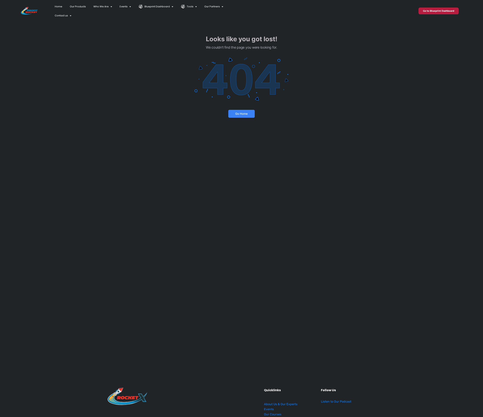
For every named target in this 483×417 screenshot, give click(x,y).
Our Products (78, 6)
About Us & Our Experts (280, 404)
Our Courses (272, 414)
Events (124, 6)
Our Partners (212, 6)
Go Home (241, 113)
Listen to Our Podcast (336, 401)
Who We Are (101, 6)
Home (58, 6)
